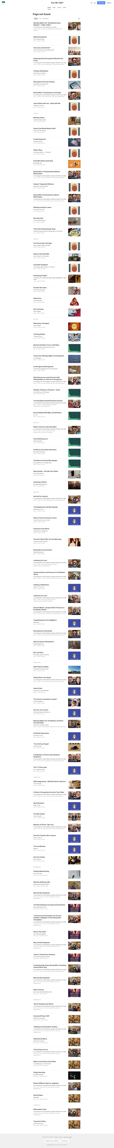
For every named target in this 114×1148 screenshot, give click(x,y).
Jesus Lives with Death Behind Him (42, 992)
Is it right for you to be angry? (41, 392)
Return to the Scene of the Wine (44, 1061)
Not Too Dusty (38, 309)
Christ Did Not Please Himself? (41, 956)
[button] (49, 7)
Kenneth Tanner (49, 726)
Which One (37, 298)
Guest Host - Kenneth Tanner (41, 725)
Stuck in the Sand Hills (41, 254)
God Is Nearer (37, 325)
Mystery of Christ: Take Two (43, 825)
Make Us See (36, 805)
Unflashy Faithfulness (41, 585)
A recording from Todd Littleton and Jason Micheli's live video (49, 62)
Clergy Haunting (39, 1072)
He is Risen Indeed (38, 473)
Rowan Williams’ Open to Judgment (46, 1083)
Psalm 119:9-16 (37, 837)
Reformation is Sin (39, 1109)
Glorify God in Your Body (42, 677)
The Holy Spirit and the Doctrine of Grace (47, 401)
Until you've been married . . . (41, 541)
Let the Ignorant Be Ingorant (43, 366)
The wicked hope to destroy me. (41, 712)
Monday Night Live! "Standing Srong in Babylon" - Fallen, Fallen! (47, 24)
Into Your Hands (39, 857)
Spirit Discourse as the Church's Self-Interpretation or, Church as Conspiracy (47, 378)
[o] (74, 26)
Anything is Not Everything (40, 186)
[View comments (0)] (45, 32)
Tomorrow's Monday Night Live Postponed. (48, 356)
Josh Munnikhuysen (50, 28)
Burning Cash (38, 218)
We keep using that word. (40, 484)
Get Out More (38, 1095)
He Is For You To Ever (40, 710)
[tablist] (41, 18)
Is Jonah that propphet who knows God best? (45, 368)
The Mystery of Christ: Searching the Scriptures (46, 756)
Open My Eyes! (38, 803)
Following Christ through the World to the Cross (48, 59)
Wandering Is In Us (38, 509)
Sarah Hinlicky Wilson (60, 578)
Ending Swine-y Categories (40, 531)
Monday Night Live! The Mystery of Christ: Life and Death (48, 722)
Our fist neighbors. (38, 701)
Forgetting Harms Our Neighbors (45, 620)
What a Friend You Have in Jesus (45, 518)
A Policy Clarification (40, 71)
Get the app (64, 1141)
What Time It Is (38, 990)
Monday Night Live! (38, 644)
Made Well (36, 1097)
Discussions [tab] (45, 18)
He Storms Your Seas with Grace (44, 450)
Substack (49, 1144)
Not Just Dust (38, 652)
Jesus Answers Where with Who (41, 245)
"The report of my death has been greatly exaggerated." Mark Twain (49, 278)
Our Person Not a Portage (42, 243)
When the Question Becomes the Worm (44, 347)
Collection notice (67, 1137)
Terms (60, 1137)
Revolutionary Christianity (42, 631)
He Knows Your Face (38, 209)
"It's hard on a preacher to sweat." (45, 699)
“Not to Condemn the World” (43, 1004)
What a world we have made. (41, 884)
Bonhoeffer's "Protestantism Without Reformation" (46, 173)
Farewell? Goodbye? (40, 265)
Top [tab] (40, 18)
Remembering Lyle (38, 552)
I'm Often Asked (39, 814)
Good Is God (37, 688)
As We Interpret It (39, 139)
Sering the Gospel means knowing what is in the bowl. (47, 231)
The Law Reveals (39, 846)
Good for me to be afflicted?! (41, 690)
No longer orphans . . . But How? (42, 152)
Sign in (109, 3)
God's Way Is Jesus (38, 1123)
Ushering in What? (40, 482)
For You (35, 415)
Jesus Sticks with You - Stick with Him (46, 103)
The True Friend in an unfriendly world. (43, 50)
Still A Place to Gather (41, 667)
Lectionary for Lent (40, 560)
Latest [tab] (36, 18)
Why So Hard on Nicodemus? (43, 642)
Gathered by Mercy (40, 1039)
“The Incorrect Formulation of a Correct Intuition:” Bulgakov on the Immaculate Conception (47, 918)
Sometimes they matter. (39, 120)
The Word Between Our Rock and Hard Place (49, 905)
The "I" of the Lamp (40, 767)
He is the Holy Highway (39, 934)
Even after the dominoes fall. (41, 669)
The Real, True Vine (38, 105)
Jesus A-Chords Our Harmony (44, 954)
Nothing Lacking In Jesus (42, 207)
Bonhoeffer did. (37, 163)
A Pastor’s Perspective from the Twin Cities (48, 792)
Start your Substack (53, 1141)
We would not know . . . (39, 1041)
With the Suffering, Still (41, 882)
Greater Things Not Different (43, 184)
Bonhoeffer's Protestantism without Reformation (46, 196)
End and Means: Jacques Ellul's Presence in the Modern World (48, 609)
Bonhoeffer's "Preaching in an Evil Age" (47, 93)
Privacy (56, 1137)
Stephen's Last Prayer (39, 1018)
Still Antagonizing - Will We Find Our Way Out (49, 781)
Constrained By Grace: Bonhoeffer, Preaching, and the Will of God (49, 966)
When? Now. (37, 150)
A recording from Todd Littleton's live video (45, 27)
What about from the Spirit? (40, 84)
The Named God (37, 300)
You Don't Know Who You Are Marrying (47, 539)
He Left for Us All (37, 735)
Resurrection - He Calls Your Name (45, 471)
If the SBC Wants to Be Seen (43, 161)
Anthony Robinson (47, 432)
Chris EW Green (61, 971)
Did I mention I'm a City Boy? (41, 256)
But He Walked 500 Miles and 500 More (47, 413)
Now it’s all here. (37, 873)
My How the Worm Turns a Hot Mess (46, 345)
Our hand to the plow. (39, 290)
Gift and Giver (37, 859)
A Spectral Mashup (38, 1074)
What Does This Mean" (41, 323)
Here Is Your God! (39, 932)
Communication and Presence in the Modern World (49, 573)
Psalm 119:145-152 (38, 587)
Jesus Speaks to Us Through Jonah (42, 462)
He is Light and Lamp (39, 769)
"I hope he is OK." (38, 336)
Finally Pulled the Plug (41, 871)
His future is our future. (39, 73)
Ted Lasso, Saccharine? (41, 48)
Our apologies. (37, 358)
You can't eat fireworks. (39, 220)
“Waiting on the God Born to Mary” (45, 1027)
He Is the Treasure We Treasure (44, 835)
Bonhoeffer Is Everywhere (42, 550)
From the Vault (37, 746)
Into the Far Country (40, 496)
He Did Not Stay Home (41, 733)
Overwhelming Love (40, 439)
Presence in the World (41, 529)
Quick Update (37, 311)
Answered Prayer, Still (41, 1016)
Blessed (35, 848)
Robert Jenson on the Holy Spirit (44, 427)
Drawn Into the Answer (39, 130)
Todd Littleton (41, 28)
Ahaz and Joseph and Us (39, 907)
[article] (57, 27)
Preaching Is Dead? (40, 275)
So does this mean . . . (41, 287)
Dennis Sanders (59, 796)
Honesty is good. (37, 141)
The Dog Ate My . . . (40, 334)
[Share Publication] (94, 2)
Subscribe (101, 3)
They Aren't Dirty (39, 1121)
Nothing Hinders (37, 441)
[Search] (91, 2)
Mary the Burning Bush (41, 893)
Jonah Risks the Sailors (39, 452)
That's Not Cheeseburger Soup (44, 229)
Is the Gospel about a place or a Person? (44, 267)
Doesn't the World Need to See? (44, 128)
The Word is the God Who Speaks (45, 460)
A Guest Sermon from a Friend (41, 520)
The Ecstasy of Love (40, 1049)
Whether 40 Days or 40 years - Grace (46, 390)
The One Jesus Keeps (38, 39)
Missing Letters (39, 118)
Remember (36, 622)
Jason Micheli (48, 64)
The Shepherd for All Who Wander (45, 507)
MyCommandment (40, 37)
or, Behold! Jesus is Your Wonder (42, 1063)
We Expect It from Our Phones (44, 82)
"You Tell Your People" (41, 744)
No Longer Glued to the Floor (41, 654)
